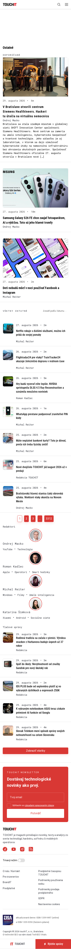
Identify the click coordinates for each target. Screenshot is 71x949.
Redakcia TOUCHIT (27, 477)
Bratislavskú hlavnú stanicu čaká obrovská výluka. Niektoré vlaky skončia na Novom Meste (39, 497)
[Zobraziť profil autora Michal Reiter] (35, 580)
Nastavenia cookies (49, 904)
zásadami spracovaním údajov (39, 805)
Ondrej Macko (11, 120)
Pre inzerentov (11, 876)
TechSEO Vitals (39, 934)
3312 (49, 518)
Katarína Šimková (16, 612)
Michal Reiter (12, 296)
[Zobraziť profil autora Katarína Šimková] (35, 603)
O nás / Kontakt (11, 871)
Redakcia (21, 650)
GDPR (41, 898)
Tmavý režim (10, 860)
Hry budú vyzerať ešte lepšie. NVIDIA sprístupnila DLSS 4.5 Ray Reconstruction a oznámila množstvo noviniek (40, 387)
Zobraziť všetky (35, 750)
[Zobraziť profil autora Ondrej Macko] (35, 535)
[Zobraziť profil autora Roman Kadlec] (35, 558)
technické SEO (11, 934)
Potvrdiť (36, 813)
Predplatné (9, 888)
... (40, 518)
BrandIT (7, 882)
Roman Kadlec (24, 398)
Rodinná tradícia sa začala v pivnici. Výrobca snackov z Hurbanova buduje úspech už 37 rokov (41, 641)
